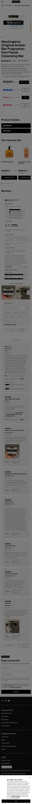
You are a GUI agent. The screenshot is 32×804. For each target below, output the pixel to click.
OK (16, 801)
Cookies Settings (16, 796)
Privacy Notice (16, 798)
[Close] (30, 777)
